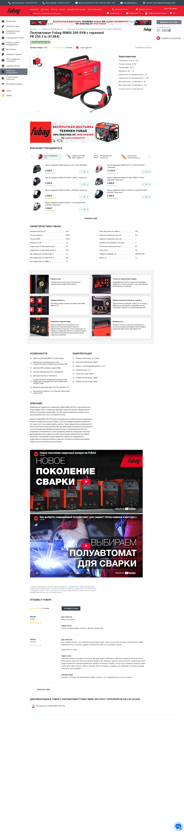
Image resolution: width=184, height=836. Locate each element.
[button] (37, 55)
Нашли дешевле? (95, 9)
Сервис (62, 9)
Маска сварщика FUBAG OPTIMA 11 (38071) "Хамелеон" (66, 178)
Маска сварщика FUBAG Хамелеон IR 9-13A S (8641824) (66, 165)
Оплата (54, 9)
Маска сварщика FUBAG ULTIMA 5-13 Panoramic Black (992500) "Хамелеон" (127, 191)
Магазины (34, 9)
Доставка (45, 9)
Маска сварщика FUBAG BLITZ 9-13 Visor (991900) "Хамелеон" (126, 166)
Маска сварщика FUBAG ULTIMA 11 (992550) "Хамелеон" (66, 190)
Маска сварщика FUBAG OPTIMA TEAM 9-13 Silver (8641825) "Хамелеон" (125, 179)
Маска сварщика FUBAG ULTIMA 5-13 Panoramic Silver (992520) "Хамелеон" (65, 204)
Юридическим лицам (76, 9)
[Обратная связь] (178, 826)
